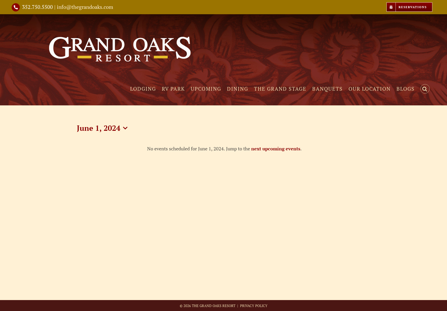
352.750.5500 (37, 6)
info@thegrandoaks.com (85, 6)
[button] (425, 89)
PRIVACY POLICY (253, 305)
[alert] (224, 148)
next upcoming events (275, 148)
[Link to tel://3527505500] (16, 7)
